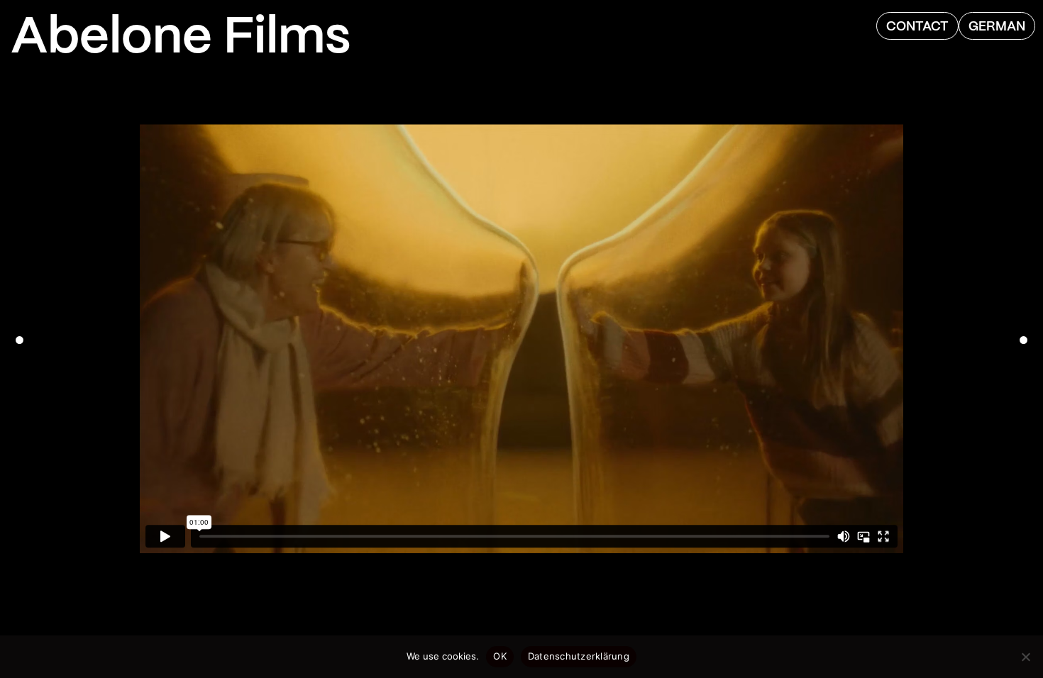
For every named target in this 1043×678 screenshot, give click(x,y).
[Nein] (1025, 657)
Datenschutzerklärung (578, 656)
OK (500, 656)
